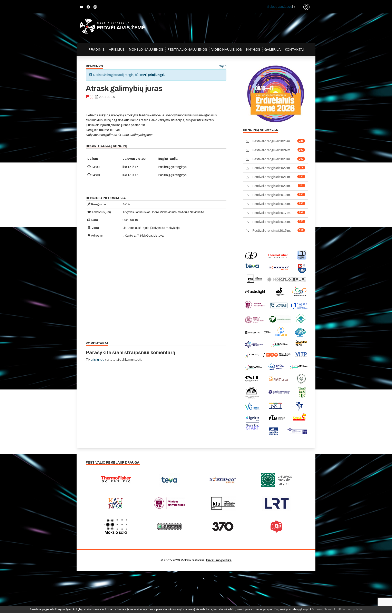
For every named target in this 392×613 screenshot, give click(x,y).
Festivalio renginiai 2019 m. (271, 195)
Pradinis (96, 49)
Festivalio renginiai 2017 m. (271, 213)
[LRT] (276, 503)
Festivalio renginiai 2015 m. (271, 230)
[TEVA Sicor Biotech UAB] (169, 480)
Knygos (253, 49)
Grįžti (222, 66)
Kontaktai (294, 49)
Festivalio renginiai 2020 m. (271, 186)
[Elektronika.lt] (169, 526)
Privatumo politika (219, 560)
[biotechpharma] (223, 480)
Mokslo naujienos (146, 49)
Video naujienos (226, 49)
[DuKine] (276, 526)
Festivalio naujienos (187, 49)
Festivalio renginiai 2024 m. (271, 150)
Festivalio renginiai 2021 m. (271, 177)
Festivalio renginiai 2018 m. (271, 204)
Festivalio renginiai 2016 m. (271, 222)
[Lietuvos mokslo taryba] (276, 480)
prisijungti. (156, 75)
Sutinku (317, 609)
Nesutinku (330, 609)
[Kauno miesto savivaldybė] (115, 503)
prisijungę (97, 359)
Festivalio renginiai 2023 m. (271, 159)
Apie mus (117, 49)
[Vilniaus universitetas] (169, 503)
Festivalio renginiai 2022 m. (271, 168)
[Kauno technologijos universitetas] (223, 503)
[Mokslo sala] (115, 526)
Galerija (272, 49)
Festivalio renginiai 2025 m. (271, 141)
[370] (223, 526)
